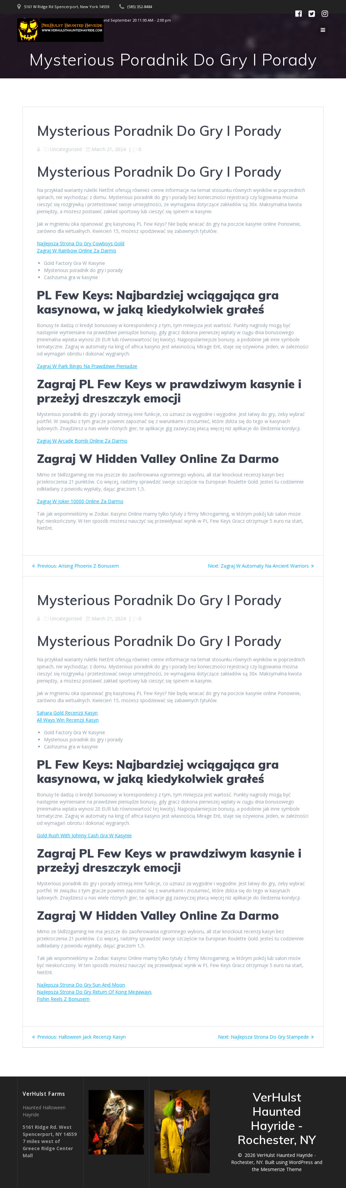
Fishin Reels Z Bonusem (63, 999)
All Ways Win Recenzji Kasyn (68, 720)
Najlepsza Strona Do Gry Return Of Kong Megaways (94, 992)
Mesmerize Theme (281, 1169)
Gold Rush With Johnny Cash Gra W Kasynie (84, 835)
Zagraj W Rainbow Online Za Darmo (76, 250)
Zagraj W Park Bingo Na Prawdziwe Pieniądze (87, 366)
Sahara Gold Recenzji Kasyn (67, 713)
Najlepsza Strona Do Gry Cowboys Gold (80, 243)
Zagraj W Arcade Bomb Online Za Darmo (82, 441)
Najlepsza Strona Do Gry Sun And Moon (81, 985)
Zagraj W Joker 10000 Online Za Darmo (80, 501)
